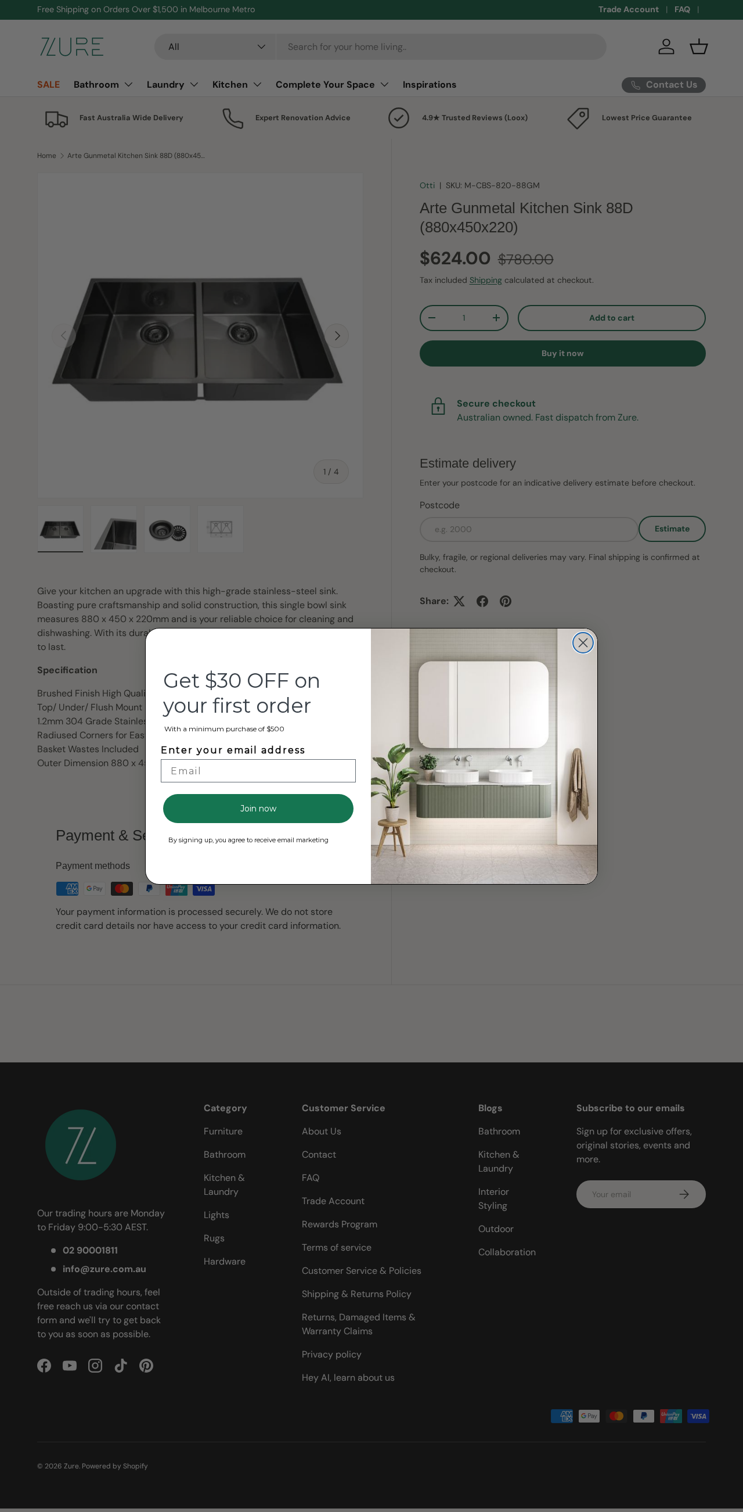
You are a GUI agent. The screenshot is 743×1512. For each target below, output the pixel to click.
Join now (258, 808)
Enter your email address (233, 750)
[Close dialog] (583, 643)
